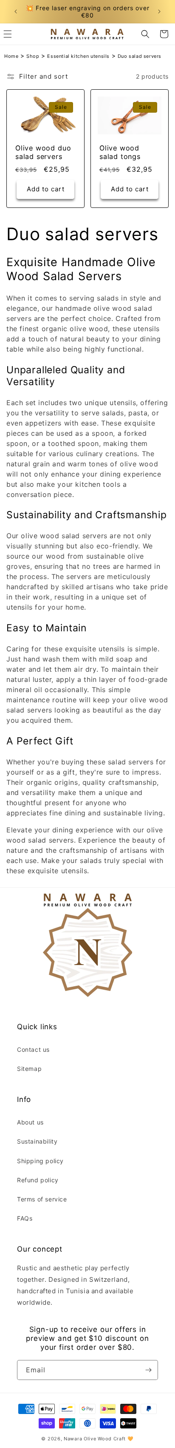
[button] (145, 34)
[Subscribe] (148, 1370)
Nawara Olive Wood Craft (95, 1439)
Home (11, 56)
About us (30, 1122)
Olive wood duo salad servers (43, 152)
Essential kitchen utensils (78, 56)
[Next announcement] (159, 11)
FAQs (24, 1218)
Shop (32, 56)
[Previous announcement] (15, 11)
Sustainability (37, 1141)
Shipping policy (40, 1160)
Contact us (33, 1049)
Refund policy (38, 1180)
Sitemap (29, 1068)
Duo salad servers (139, 56)
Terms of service (42, 1199)
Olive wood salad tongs (120, 152)
